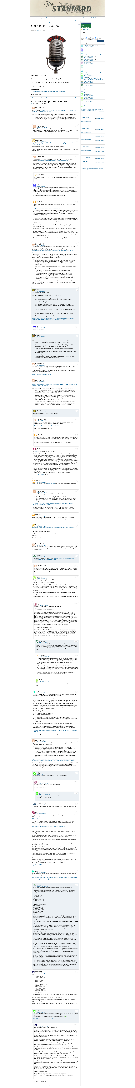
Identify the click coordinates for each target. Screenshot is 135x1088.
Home (41, 20)
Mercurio (86, 52)
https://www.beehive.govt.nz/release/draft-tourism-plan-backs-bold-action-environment (54, 558)
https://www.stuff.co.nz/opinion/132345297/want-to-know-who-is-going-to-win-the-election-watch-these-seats (54, 111)
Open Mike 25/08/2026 (85, 154)
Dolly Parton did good (85, 143)
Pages (93, 38)
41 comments (59, 29)
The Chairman (92, 56)
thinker (94, 45)
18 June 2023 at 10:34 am (40, 365)
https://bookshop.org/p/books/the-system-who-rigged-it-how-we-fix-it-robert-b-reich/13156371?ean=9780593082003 (53, 504)
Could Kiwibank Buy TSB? (86, 124)
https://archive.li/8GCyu (39, 475)
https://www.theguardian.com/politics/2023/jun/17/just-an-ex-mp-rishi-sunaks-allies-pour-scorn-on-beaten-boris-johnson (54, 385)
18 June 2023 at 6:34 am (40, 109)
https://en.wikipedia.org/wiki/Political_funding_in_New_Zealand (53, 160)
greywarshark (86, 87)
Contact (93, 20)
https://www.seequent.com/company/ (41, 374)
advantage (102, 125)
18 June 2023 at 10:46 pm (43, 436)
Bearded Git (91, 52)
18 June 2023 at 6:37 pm (40, 741)
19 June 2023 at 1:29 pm (41, 1012)
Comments (98, 38)
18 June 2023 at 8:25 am (43, 176)
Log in (83, 23)
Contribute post (85, 27)
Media (75, 18)
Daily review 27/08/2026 (86, 132)
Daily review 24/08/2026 (86, 157)
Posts (89, 38)
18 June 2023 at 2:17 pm (41, 492)
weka (85, 74)
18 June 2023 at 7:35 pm (43, 567)
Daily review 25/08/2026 (86, 150)
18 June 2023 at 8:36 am (40, 245)
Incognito (86, 56)
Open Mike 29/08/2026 (88, 75)
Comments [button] (83, 44)
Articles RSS (86, 29)
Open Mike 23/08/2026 (85, 165)
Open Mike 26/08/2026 (85, 146)
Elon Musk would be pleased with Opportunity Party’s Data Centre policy (92, 169)
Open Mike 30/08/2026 (88, 46)
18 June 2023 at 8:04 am (41, 158)
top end (37, 451)
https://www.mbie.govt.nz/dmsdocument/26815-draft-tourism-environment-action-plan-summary (55, 730)
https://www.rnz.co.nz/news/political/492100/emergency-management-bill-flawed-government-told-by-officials (52, 251)
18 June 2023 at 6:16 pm (40, 545)
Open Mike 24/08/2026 (85, 161)
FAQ (75, 20)
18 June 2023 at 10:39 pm (42, 203)
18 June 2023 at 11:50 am (42, 450)
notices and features (38, 29)
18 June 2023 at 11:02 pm (45, 656)
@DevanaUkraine (36, 819)
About (49, 20)
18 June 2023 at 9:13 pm (41, 805)
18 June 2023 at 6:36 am (40, 141)
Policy (57, 20)
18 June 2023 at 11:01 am (42, 412)
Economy (39, 18)
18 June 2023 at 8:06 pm (41, 693)
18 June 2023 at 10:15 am (40, 336)
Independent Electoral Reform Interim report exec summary (48, 208)
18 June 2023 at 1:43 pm (40, 482)
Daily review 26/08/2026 (86, 139)
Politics (83, 18)
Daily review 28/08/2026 (86, 121)
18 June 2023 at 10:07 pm (42, 886)
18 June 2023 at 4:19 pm (40, 526)
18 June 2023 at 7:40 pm (43, 605)
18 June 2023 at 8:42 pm (43, 783)
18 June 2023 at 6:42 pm (41, 578)
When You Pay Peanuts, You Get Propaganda (42, 22)
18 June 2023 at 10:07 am (42, 127)
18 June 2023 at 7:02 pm (41, 774)
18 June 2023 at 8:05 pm (44, 642)
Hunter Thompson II (88, 45)
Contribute (83, 20)
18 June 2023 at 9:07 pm (40, 872)
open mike (39, 30)
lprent (38, 885)
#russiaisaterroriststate (49, 824)
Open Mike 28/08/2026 (88, 57)
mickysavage (101, 111)
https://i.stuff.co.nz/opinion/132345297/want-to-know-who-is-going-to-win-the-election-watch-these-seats (54, 143)
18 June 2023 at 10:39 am (40, 381)
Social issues (95, 18)
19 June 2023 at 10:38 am (44, 794)
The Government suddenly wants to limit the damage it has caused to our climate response (93, 53)
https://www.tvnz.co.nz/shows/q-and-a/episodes (45, 134)
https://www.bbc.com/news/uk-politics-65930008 (46, 426)
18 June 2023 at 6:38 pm (41, 556)
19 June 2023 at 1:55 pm (43, 1026)
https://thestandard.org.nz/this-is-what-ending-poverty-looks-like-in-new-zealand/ (53, 1018)
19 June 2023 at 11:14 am (44, 681)
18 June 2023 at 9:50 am (41, 327)
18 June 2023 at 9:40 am (40, 291)
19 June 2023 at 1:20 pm (40, 973)
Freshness (96, 39)
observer (86, 97)
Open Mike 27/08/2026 (85, 135)
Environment (50, 18)
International (64, 18)
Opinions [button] (88, 44)
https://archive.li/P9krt (37, 865)
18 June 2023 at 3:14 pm (40, 516)
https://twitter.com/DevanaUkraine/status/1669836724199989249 (48, 826)
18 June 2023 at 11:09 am (43, 420)
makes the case (51, 483)
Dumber (77, 22)
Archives (66, 20)
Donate (83, 25)
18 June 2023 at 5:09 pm (41, 186)
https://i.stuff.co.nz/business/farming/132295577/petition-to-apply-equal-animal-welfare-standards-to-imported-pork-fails (54, 528)
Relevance (90, 39)
